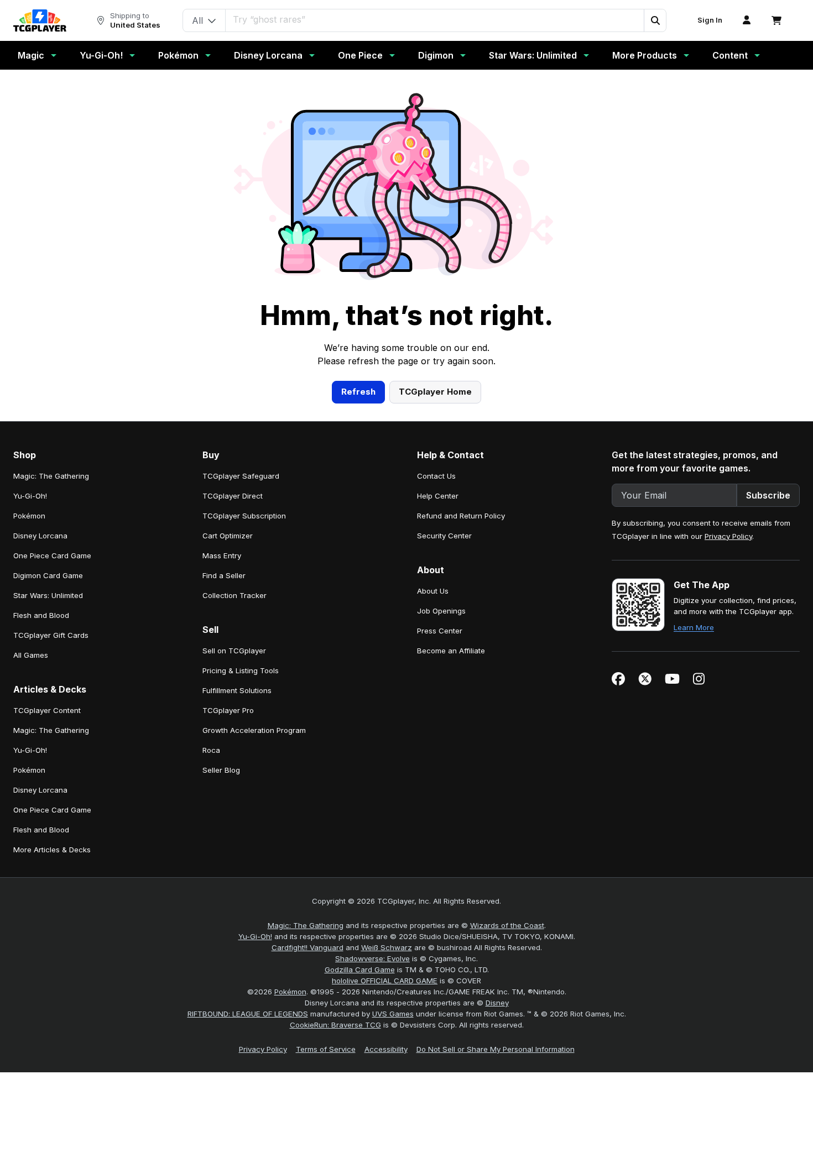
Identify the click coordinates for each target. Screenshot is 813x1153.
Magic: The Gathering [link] (51, 475)
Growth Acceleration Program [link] (254, 730)
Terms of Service (326, 1049)
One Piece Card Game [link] (52, 555)
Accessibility (386, 1049)
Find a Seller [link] (224, 575)
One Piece (360, 55)
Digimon (436, 55)
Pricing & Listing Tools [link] (240, 670)
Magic (31, 55)
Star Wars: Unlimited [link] (48, 595)
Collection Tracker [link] (234, 595)
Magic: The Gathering (305, 925)
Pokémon (178, 55)
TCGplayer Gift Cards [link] (50, 635)
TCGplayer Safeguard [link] (240, 475)
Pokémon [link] (29, 515)
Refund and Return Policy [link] (461, 515)
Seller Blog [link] (221, 770)
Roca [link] (211, 750)
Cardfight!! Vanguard (307, 947)
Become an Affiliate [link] (451, 650)
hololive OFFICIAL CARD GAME (384, 980)
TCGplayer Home (435, 391)
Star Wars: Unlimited (533, 55)
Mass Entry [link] (221, 555)
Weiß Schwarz (386, 947)
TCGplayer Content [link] (47, 710)
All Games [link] (30, 655)
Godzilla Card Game (360, 969)
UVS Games (393, 1013)
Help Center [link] (437, 495)
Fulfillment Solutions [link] (237, 690)
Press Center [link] (439, 630)
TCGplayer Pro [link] (228, 710)
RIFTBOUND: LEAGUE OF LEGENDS (247, 1013)
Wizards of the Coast (507, 925)
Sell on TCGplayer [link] (234, 650)
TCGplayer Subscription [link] (244, 515)
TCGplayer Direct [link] (232, 495)
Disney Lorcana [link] (40, 535)
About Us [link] (433, 590)
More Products (644, 55)
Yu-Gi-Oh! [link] (30, 495)
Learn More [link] (694, 627)
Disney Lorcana (268, 55)
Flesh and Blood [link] (41, 615)
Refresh (358, 391)
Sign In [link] (709, 20)
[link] (39, 20)
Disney (497, 1002)
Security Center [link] (444, 535)
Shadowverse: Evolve (372, 958)
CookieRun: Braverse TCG (335, 1024)
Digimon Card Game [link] (48, 575)
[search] (435, 19)
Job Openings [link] (441, 610)
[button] (655, 20)
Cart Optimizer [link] (227, 535)
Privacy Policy (728, 536)
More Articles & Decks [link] (52, 849)
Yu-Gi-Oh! (101, 55)
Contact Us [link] (436, 475)
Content (730, 55)
